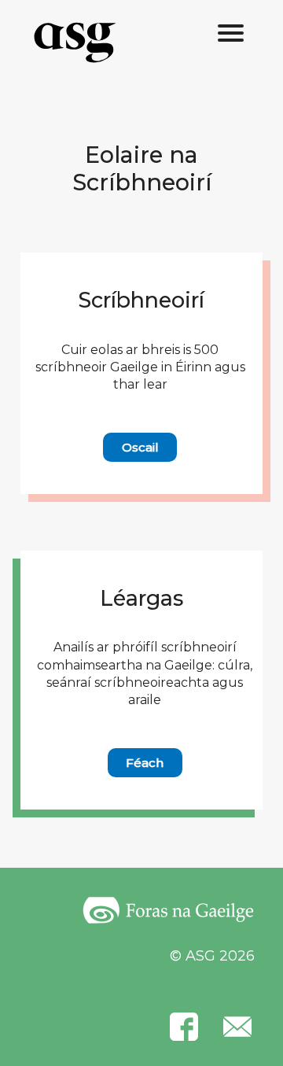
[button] (231, 33)
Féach (145, 762)
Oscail (140, 447)
